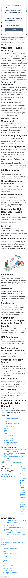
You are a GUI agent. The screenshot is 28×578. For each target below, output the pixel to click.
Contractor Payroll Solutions (11, 442)
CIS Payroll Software (9, 437)
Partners (6, 428)
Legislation (7, 425)
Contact (7, 410)
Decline (14, 33)
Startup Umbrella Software (11, 444)
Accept (14, 29)
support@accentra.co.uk (8, 476)
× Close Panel (4, 577)
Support (6, 430)
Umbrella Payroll (8, 438)
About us (6, 420)
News (5, 421)
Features (5, 1)
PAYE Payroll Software (10, 440)
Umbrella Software (9, 435)
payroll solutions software (10, 105)
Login (5, 433)
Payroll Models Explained (11, 418)
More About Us (8, 426)
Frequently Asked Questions (11, 423)
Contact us (7, 432)
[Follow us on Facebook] (2, 479)
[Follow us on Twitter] (4, 479)
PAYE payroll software (12, 197)
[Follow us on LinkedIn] (6, 479)
